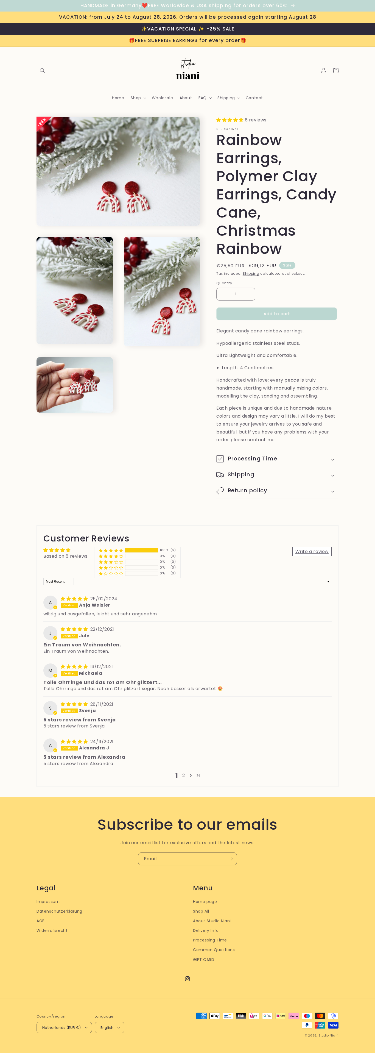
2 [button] (183, 775)
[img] (75, 599)
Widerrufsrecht (52, 930)
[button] (43, 71)
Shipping (251, 273)
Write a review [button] (312, 551)
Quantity (224, 283)
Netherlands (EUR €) (61, 1027)
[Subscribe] (231, 858)
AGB (41, 921)
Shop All (201, 911)
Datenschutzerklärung (59, 911)
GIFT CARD (203, 959)
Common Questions (214, 949)
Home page (205, 901)
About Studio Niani (212, 921)
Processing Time (210, 940)
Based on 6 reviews (65, 556)
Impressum (48, 901)
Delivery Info (206, 930)
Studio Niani (328, 1035)
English (107, 1027)
